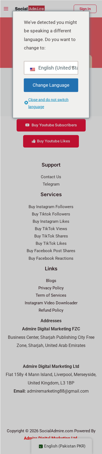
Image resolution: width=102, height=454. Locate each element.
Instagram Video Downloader (51, 302)
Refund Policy (51, 310)
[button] (85, 9)
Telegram (51, 184)
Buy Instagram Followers (51, 206)
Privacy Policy (51, 288)
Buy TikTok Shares (51, 236)
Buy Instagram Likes (51, 221)
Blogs (51, 280)
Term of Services (51, 295)
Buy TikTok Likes (51, 243)
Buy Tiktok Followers (51, 214)
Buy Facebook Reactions (51, 258)
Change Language (51, 84)
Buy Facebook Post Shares (51, 250)
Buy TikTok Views (51, 228)
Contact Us (51, 176)
